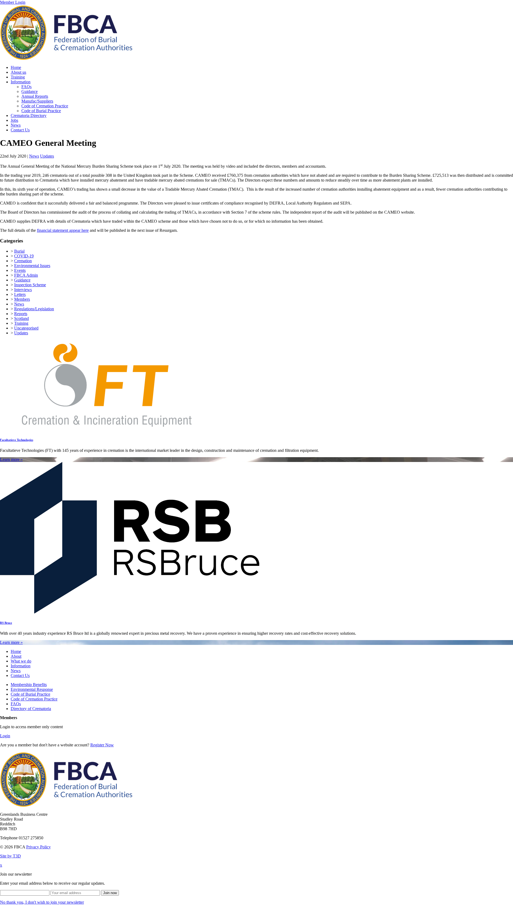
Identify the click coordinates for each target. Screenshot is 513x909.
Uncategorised (26, 328)
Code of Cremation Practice (44, 106)
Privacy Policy (38, 847)
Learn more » (11, 459)
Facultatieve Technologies (16, 439)
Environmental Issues (32, 265)
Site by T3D (10, 856)
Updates (47, 156)
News (16, 125)
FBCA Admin (26, 275)
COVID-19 (24, 256)
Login (5, 736)
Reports (20, 313)
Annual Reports (34, 96)
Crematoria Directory (28, 115)
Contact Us (20, 130)
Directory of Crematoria (31, 708)
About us (18, 72)
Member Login (12, 2)
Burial (19, 251)
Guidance (29, 91)
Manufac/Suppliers (37, 101)
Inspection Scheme (30, 285)
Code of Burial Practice (41, 110)
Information (20, 82)
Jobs (14, 120)
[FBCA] (66, 58)
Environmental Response (32, 689)
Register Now (102, 745)
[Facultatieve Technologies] (107, 429)
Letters (20, 294)
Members (22, 299)
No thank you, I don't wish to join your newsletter (42, 902)
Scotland (21, 318)
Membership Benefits (29, 684)
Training (18, 77)
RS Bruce (6, 622)
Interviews (23, 289)
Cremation (23, 260)
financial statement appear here (63, 230)
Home (16, 67)
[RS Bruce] (130, 612)
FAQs (26, 86)
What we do (21, 661)
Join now (110, 893)
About (16, 656)
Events (20, 270)
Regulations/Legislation (34, 309)
